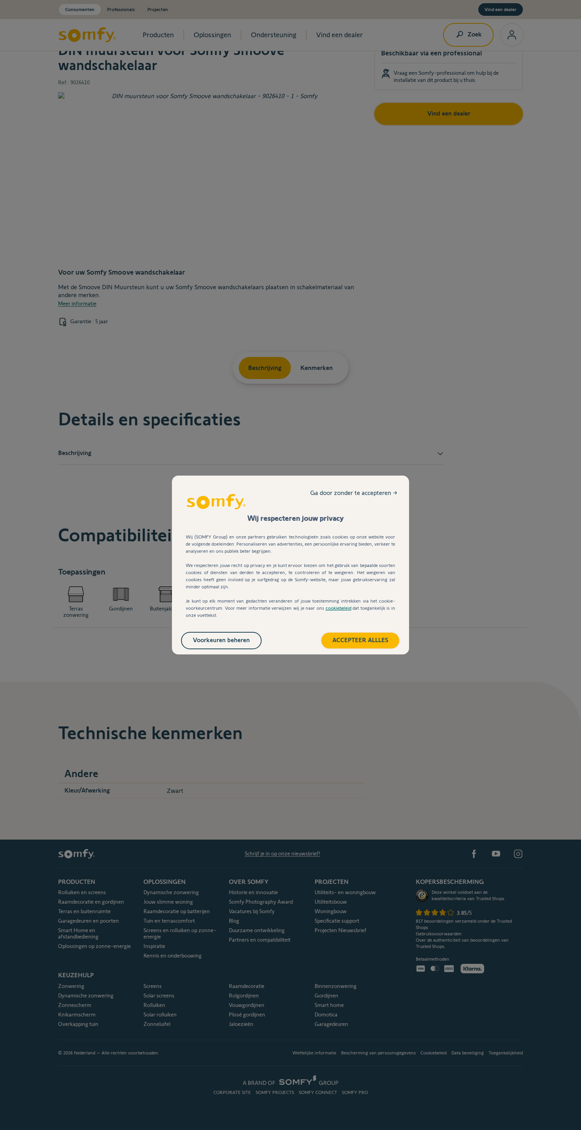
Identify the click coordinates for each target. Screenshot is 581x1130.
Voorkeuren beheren (221, 640)
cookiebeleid (338, 608)
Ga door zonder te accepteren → (353, 492)
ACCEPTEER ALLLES (360, 640)
